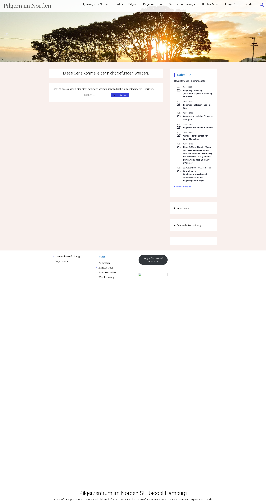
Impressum (183, 208)
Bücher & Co (210, 4)
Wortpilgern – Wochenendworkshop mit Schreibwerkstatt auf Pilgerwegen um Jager (195, 176)
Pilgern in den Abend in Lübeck (198, 127)
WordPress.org (106, 277)
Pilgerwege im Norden (94, 4)
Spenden (248, 4)
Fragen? (230, 4)
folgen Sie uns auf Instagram (153, 260)
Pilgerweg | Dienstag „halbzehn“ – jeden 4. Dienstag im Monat (198, 93)
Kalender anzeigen (182, 186)
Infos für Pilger (126, 4)
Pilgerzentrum (152, 4)
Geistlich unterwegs (182, 4)
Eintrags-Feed (106, 267)
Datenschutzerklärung (189, 225)
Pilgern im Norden (27, 6)
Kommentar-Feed (108, 272)
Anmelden (104, 263)
